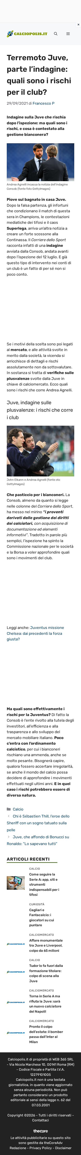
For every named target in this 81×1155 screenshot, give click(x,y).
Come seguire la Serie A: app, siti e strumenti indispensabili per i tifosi (44, 884)
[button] (56, 34)
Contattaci (40, 1120)
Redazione (18, 1148)
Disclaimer (63, 1148)
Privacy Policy (40, 1148)
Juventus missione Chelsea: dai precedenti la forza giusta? (35, 633)
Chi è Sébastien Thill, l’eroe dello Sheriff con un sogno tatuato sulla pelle (38, 823)
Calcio (18, 809)
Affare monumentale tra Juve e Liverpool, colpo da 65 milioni (46, 945)
